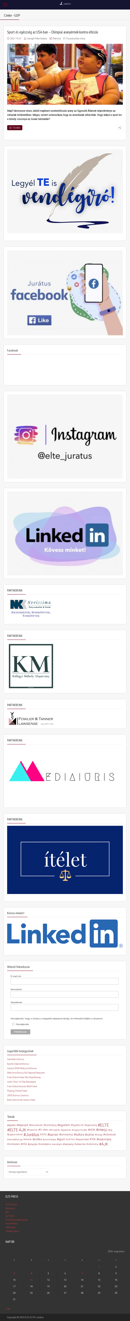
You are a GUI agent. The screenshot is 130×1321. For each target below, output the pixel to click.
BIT (7, 1212)
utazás (33, 1144)
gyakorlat (66, 1130)
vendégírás (45, 1144)
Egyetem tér (78, 1125)
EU (41, 1129)
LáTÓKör (10, 1216)
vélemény (93, 1144)
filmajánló (55, 1130)
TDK (93, 1139)
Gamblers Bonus (15, 1059)
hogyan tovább (80, 1130)
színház (71, 1139)
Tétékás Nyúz (12, 1231)
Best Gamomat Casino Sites (21, 1100)
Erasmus (33, 1129)
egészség (91, 1125)
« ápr (8, 1308)
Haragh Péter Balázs (37, 38)
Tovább (16, 127)
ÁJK (104, 1144)
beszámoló (37, 1125)
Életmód (57, 38)
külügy (99, 1134)
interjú (102, 1130)
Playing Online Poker (17, 1091)
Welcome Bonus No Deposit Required (26, 1072)
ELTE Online (11, 1204)
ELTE (104, 1125)
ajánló (12, 1125)
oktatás (28, 1139)
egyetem (64, 1125)
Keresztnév (16, 989)
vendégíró (57, 1144)
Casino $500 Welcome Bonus (22, 1068)
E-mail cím (16, 976)
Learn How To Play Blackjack (21, 1082)
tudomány (104, 1139)
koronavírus (67, 1134)
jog (110, 1130)
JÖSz (44, 1134)
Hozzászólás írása (75, 38)
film (46, 1129)
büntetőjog (51, 1125)
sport (61, 1139)
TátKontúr (11, 1227)
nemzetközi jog (15, 1139)
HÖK (92, 1129)
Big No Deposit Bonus (18, 1064)
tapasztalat (83, 1139)
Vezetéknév (16, 1002)
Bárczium (10, 1208)
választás (81, 1144)
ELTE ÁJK (18, 1130)
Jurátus (32, 1135)
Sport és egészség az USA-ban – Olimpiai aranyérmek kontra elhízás (52, 32)
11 (31, 1280)
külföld (90, 1134)
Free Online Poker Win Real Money (24, 1077)
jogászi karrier (15, 1134)
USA (24, 1144)
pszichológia (50, 1139)
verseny (69, 1144)
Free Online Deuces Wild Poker (22, 1086)
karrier (53, 1135)
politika (38, 1139)
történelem (14, 1144)
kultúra (80, 1134)
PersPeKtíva (12, 1223)
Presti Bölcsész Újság (16, 1220)
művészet (110, 1134)
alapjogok (23, 1125)
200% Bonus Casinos (18, 1095)
